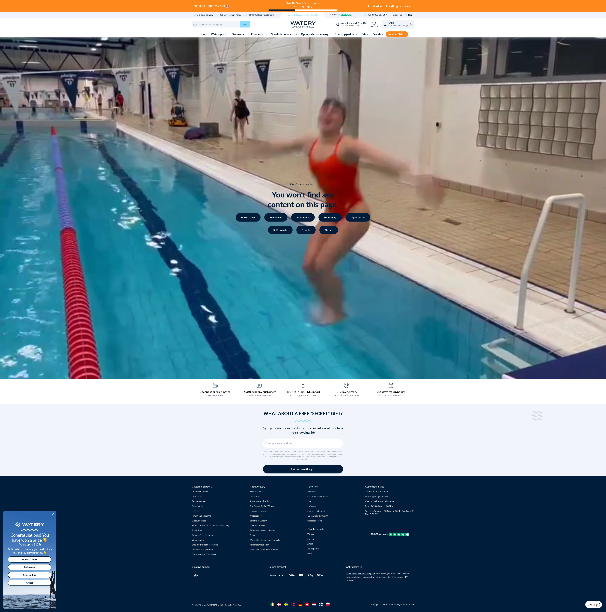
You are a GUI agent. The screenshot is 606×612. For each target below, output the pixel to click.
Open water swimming (315, 34)
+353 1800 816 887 (377, 15)
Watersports (29, 559)
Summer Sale (396, 34)
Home (203, 34)
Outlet (329, 229)
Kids (364, 34)
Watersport (218, 34)
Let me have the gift (303, 469)
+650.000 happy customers (259, 392)
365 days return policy (391, 392)
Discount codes (199, 520)
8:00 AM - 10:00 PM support (303, 392)
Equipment (258, 34)
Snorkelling (29, 574)
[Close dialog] (53, 513)
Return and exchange (201, 516)
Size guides (197, 530)
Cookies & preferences (202, 535)
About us (397, 15)
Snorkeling (330, 217)
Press (252, 535)
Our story (254, 496)
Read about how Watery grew (360, 573)
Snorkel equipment (283, 34)
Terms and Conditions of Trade (264, 549)
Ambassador (255, 516)
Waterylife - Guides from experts (265, 540)
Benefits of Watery (258, 520)
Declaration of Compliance (204, 554)
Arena (310, 543)
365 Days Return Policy (230, 15)
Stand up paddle (345, 34)
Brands (377, 34)
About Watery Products (261, 501)
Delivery (196, 511)
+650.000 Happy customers (261, 15)
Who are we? (256, 491)
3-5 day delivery (347, 392)
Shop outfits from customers (205, 544)
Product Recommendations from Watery (210, 525)
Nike (309, 553)
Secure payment (199, 501)
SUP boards (280, 229)
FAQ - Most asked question (262, 530)
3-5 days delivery (205, 15)
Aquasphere (313, 548)
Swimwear (238, 34)
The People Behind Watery (262, 506)
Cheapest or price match (215, 392)
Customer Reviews (258, 525)
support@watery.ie (379, 496)
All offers (311, 491)
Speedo (311, 539)
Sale (309, 501)
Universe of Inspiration (202, 549)
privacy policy (302, 459)
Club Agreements (258, 511)
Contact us (197, 496)
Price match (197, 506)
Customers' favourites (317, 496)
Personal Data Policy (259, 544)
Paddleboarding (314, 520)
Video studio (198, 540)
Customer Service (200, 491)
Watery (310, 534)
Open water (358, 217)
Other (29, 582)
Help (410, 15)
